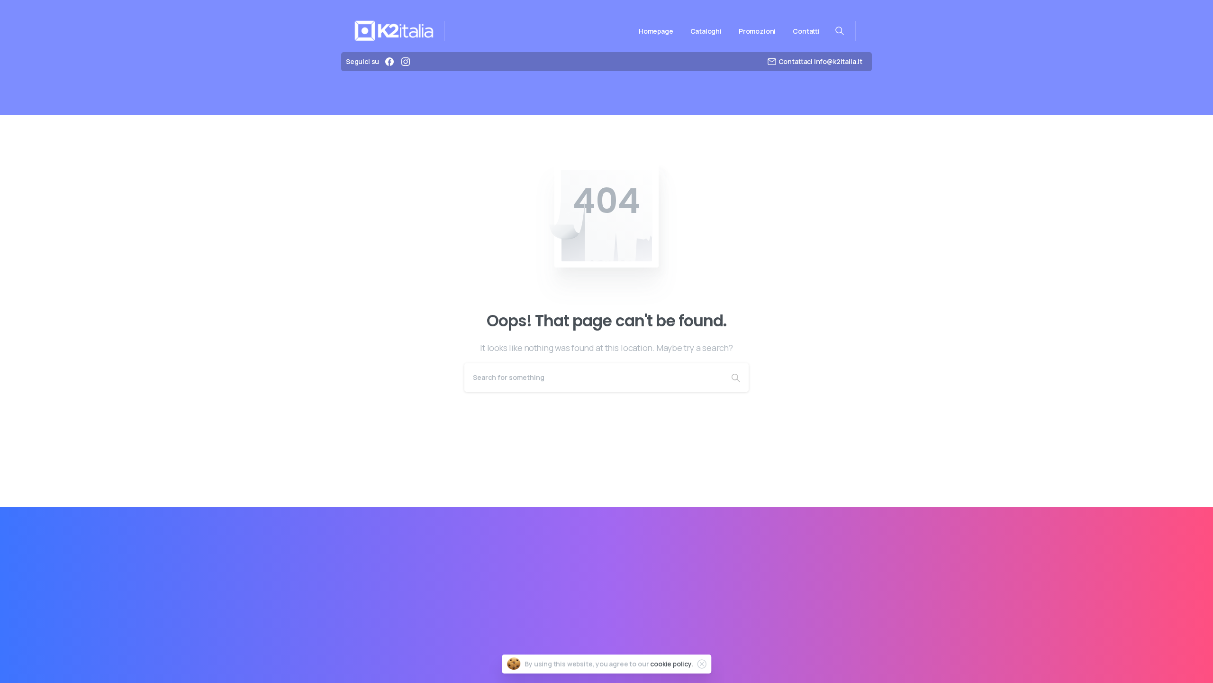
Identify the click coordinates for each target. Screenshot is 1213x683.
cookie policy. (671, 663)
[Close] (701, 664)
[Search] (736, 377)
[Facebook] (389, 61)
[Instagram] (405, 61)
